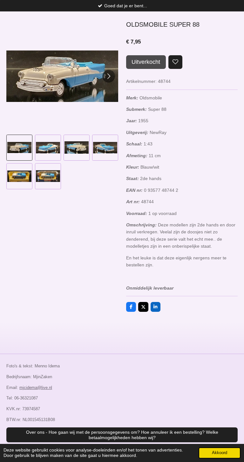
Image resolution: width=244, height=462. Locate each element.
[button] (19, 148)
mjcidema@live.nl (35, 387)
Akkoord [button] (219, 453)
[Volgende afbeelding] (108, 76)
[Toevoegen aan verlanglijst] (175, 62)
